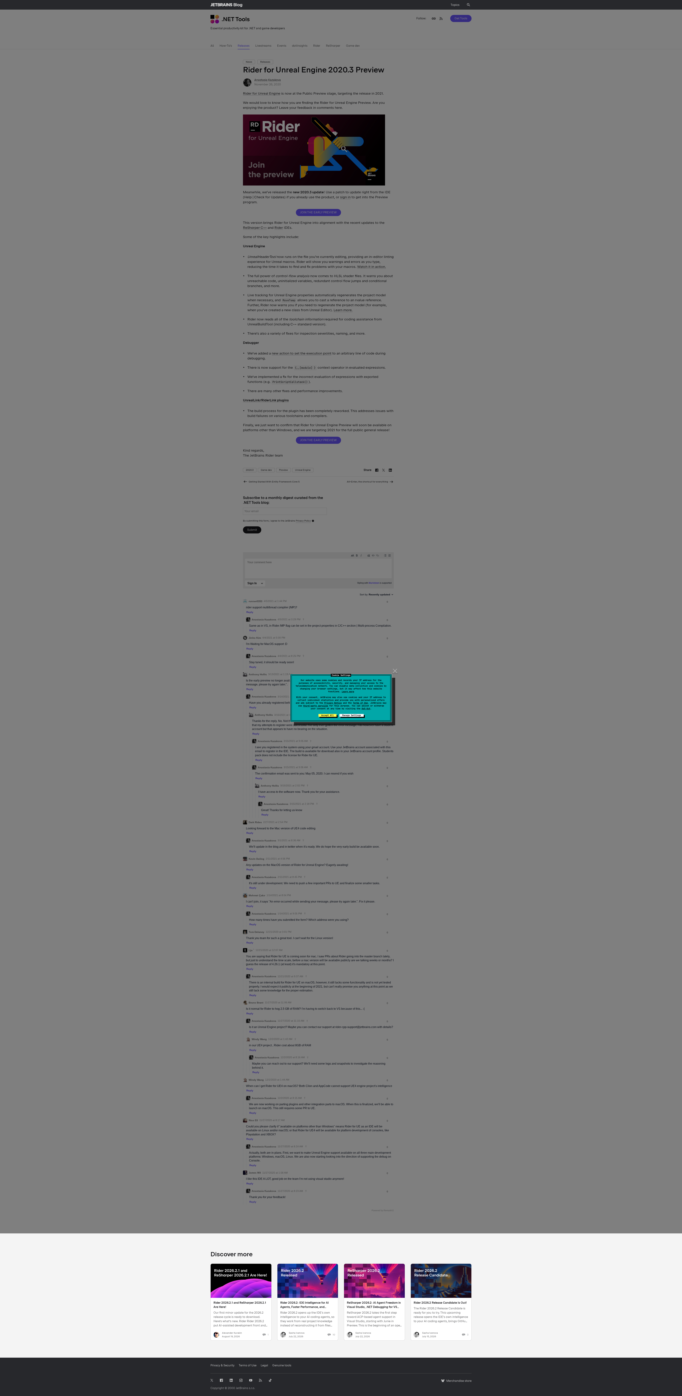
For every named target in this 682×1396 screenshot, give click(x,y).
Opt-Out (366, 708)
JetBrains (242, 1388)
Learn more (348, 691)
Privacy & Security (222, 1365)
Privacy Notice (333, 703)
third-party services (315, 705)
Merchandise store (458, 1382)
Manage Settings (351, 715)
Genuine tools (281, 1365)
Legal (264, 1365)
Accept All (327, 715)
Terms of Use (360, 703)
